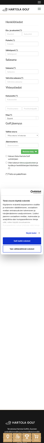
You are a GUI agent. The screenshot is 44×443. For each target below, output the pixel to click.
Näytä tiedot (31, 233)
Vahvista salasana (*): (14, 78)
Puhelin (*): (10, 40)
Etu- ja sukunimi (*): (14, 30)
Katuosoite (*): (12, 96)
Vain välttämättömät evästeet (22, 249)
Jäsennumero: (12, 141)
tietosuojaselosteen (27, 162)
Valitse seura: (11, 131)
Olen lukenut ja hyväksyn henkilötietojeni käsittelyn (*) (23, 165)
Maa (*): (9, 115)
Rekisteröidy (28, 151)
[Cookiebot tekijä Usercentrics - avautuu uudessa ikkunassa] (31, 192)
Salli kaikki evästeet (22, 241)
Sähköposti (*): (12, 50)
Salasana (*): (11, 68)
